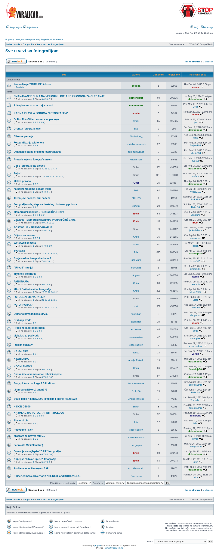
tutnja (195, 137)
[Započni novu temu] (16, 63)
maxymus (195, 238)
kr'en (195, 462)
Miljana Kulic (136, 159)
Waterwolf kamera (25, 242)
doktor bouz (136, 98)
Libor (195, 300)
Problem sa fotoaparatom (29, 327)
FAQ (195, 27)
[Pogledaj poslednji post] (202, 87)
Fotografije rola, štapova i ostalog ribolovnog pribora (45, 204)
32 (49, 168)
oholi (136, 306)
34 (55, 168)
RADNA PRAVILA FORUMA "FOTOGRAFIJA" (41, 113)
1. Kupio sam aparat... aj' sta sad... (34, 105)
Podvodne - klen (23, 429)
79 (42, 253)
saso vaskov (136, 337)
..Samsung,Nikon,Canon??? (30, 389)
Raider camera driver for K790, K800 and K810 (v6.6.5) (47, 476)
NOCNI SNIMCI (23, 366)
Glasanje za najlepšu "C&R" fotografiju (37, 451)
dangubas (136, 314)
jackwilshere (195, 230)
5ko (136, 128)
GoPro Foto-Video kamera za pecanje (36, 119)
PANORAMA (21, 281)
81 (49, 253)
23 (49, 300)
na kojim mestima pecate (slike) (33, 188)
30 (42, 168)
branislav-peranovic (136, 144)
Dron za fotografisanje (27, 128)
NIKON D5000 (22, 406)
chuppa (136, 85)
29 (49, 292)
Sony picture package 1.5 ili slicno (34, 383)
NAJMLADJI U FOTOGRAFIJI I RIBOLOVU (39, 412)
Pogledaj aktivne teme (52, 39)
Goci (136, 182)
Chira (136, 236)
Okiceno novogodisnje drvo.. (31, 313)
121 (56, 176)
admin (136, 113)
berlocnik (195, 307)
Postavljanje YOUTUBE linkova (32, 84)
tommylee (195, 338)
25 (55, 300)
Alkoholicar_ (136, 136)
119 (47, 176)
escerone (136, 329)
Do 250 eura (21, 351)
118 (43, 176)
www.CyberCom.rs (114, 548)
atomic (195, 276)
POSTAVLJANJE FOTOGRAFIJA (33, 227)
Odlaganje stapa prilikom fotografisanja (37, 151)
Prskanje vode (22, 320)
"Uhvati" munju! (23, 267)
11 (50, 223)
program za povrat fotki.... (29, 435)
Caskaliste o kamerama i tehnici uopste (38, 374)
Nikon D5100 (21, 358)
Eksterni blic (21, 420)
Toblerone (195, 415)
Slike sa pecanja (24, 136)
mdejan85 (136, 267)
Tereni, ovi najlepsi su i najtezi (32, 198)
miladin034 (195, 153)
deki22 (136, 352)
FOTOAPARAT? (23, 304)
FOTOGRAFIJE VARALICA (30, 297)
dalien (195, 245)
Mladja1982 (195, 292)
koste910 (195, 261)
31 (46, 168)
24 (52, 300)
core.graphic (195, 384)
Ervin (136, 213)
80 (46, 253)
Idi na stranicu (192, 61)
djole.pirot (136, 321)
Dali (136, 190)
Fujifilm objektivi (23, 344)
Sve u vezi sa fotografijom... (33, 50)
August (136, 275)
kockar (195, 87)
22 (46, 300)
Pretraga (208, 27)
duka (195, 477)
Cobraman (136, 476)
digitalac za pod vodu (26, 335)
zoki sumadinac (136, 152)
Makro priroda (22, 181)
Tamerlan (195, 400)
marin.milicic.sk (136, 437)
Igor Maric (136, 260)
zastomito (195, 284)
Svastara (19, 250)
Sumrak (136, 206)
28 (46, 292)
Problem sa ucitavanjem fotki (31, 468)
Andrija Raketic (136, 360)
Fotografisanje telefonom (29, 142)
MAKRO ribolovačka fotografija (33, 289)
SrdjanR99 (195, 145)
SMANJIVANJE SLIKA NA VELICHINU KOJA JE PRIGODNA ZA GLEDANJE (59, 96)
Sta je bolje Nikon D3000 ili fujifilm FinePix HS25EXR (45, 398)
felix (136, 252)
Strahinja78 (195, 253)
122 (61, 176)
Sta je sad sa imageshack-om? (32, 258)
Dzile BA (195, 207)
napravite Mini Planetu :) (28, 445)
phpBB (98, 545)
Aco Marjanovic (136, 468)
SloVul (195, 161)
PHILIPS (136, 198)
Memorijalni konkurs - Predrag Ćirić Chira (39, 212)
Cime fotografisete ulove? (29, 165)
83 (55, 253)
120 (52, 176)
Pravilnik (20, 87)
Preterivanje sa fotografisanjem (33, 159)
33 (52, 168)
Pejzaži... (19, 173)
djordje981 (195, 269)
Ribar (136, 406)
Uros (195, 107)
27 (42, 292)
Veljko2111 (195, 191)
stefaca (195, 176)
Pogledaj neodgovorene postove (22, 39)
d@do (195, 438)
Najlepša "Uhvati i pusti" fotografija (35, 459)
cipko (195, 122)
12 (53, 223)
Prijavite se (32, 27)
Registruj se (15, 27)
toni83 (136, 121)
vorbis (195, 354)
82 (52, 253)
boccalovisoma (136, 383)
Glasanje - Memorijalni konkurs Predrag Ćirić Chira (44, 219)
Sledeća (209, 61)
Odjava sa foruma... (25, 235)
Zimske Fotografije (25, 273)
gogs (195, 330)
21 (42, 300)
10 (46, 223)
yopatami (195, 215)
